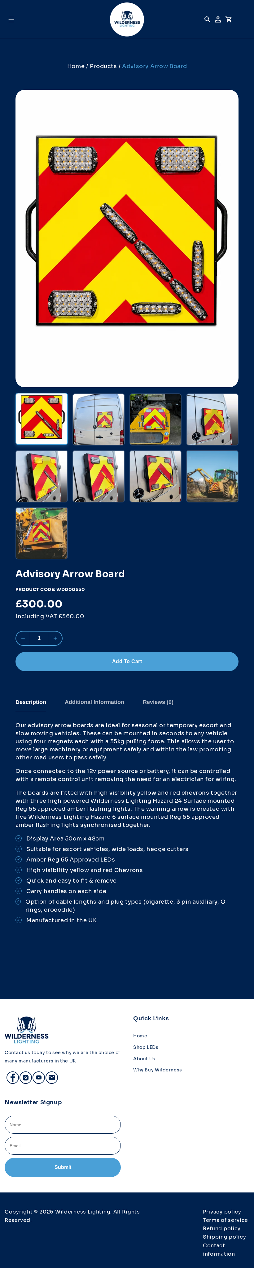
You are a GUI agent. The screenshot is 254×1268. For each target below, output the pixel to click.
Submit (63, 1167)
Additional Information (94, 702)
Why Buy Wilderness (157, 1070)
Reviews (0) (158, 702)
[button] (11, 19)
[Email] (49, 1075)
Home (76, 66)
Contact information (219, 1249)
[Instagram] (23, 1075)
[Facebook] (10, 1075)
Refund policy (222, 1228)
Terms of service (225, 1220)
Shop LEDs (145, 1047)
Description (30, 702)
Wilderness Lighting (82, 1212)
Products (103, 66)
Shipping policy (224, 1237)
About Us (144, 1059)
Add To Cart (127, 661)
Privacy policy (222, 1212)
